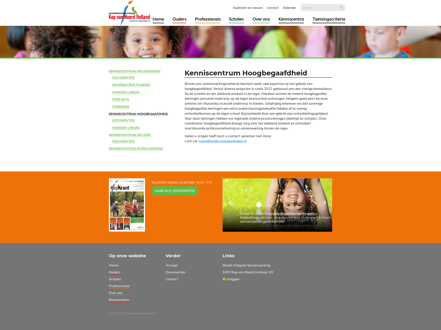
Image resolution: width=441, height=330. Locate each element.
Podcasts (120, 99)
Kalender (289, 8)
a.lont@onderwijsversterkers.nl (223, 141)
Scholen (236, 19)
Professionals (207, 19)
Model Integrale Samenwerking (246, 265)
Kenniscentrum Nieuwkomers (134, 71)
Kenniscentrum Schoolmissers (136, 148)
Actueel (171, 265)
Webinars (120, 106)
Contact (273, 8)
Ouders (179, 19)
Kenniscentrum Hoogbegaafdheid (138, 114)
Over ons (261, 19)
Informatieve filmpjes (131, 85)
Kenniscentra (291, 19)
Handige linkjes (126, 92)
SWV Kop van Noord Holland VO (248, 272)
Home (158, 19)
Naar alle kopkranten (175, 190)
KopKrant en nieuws (248, 8)
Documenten (123, 77)
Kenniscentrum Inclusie (130, 135)
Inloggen (233, 279)
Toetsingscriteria (328, 19)
